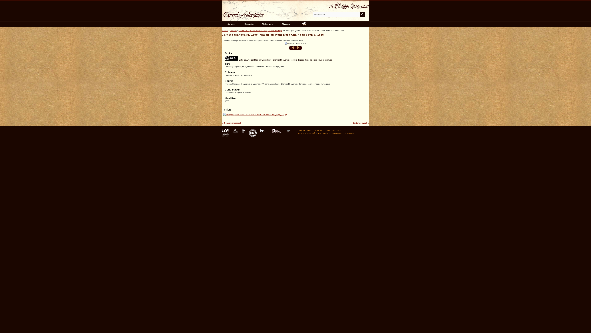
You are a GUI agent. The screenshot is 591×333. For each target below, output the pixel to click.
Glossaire (286, 24)
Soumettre (362, 14)
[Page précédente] (293, 48)
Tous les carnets (305, 131)
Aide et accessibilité (306, 133)
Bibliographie (267, 24)
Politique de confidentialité (343, 133)
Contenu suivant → (361, 123)
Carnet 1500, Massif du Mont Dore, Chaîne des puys (260, 31)
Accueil (225, 31)
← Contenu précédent (231, 123)
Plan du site (323, 133)
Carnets (231, 24)
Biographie (249, 24)
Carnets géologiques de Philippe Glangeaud (252, 13)
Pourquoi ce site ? (333, 131)
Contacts (319, 131)
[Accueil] (304, 24)
